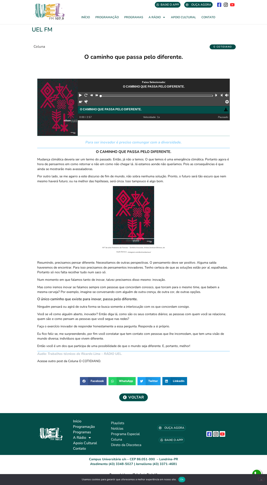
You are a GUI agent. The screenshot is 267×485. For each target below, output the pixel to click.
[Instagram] (226, 4)
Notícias (117, 428)
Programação (107, 17)
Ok (181, 479)
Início (85, 17)
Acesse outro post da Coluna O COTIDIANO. (69, 361)
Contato (208, 17)
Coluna (39, 46)
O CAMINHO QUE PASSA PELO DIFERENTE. (111, 109)
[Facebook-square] (219, 4)
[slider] (101, 96)
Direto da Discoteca (126, 445)
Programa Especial (125, 434)
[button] (223, 46)
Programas (133, 17)
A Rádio (155, 17)
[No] (261, 479)
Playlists (117, 423)
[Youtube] (232, 4)
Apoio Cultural (183, 17)
